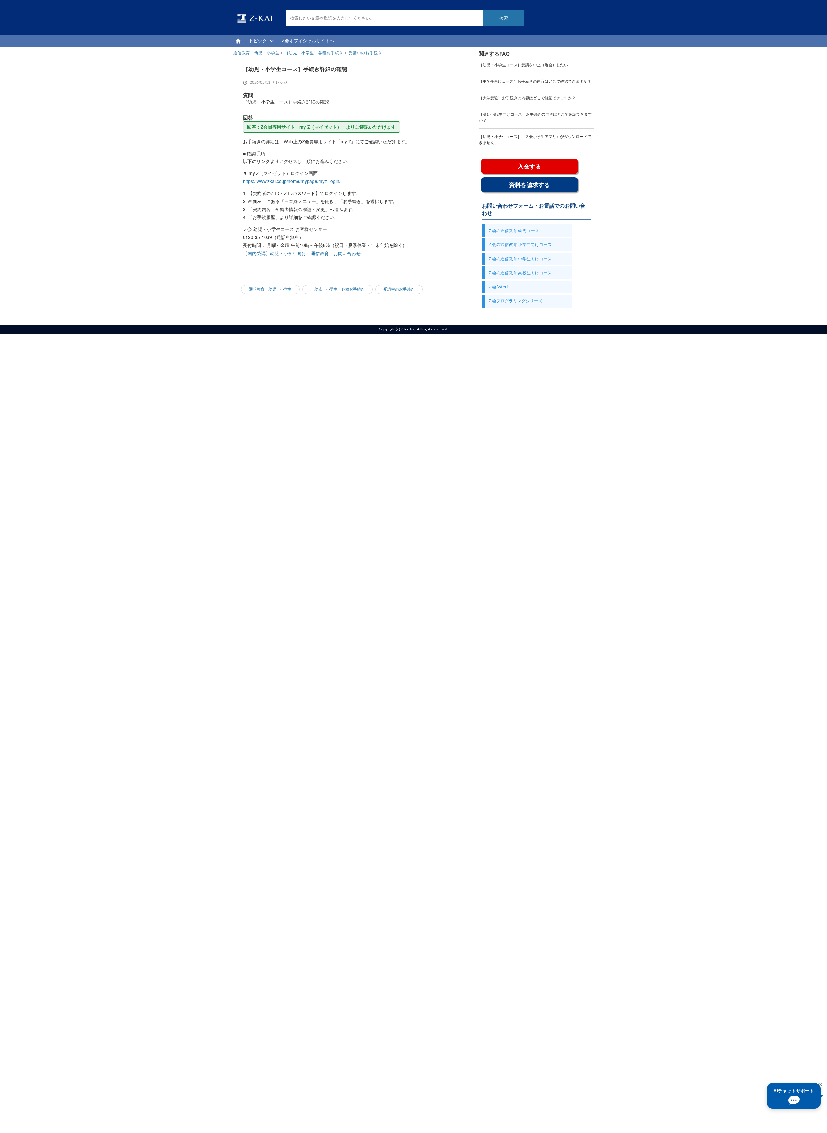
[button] (794, 1096)
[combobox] (405, 18)
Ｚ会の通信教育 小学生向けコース (520, 244)
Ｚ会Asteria (499, 286)
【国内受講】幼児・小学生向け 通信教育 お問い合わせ (302, 253)
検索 (503, 18)
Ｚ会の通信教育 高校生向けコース (520, 272)
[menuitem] (238, 41)
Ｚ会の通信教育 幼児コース (513, 230)
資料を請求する (529, 184)
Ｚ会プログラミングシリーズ (515, 300)
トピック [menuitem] (258, 40)
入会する (529, 166)
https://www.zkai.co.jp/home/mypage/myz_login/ (291, 181)
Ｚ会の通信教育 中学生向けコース (520, 258)
